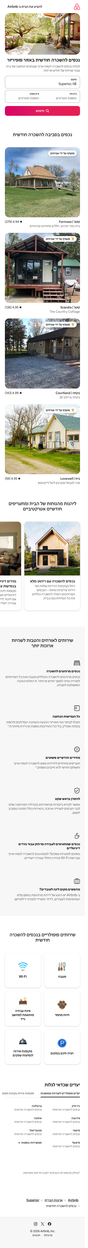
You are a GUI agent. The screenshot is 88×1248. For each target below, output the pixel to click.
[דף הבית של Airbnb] (77, 6)
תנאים (36, 1235)
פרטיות (48, 1235)
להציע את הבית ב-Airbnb (24, 6)
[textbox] (61, 98)
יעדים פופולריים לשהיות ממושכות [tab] (60, 1093)
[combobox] (42, 84)
